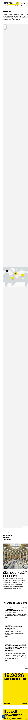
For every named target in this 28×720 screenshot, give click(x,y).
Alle (4, 531)
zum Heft (7, 703)
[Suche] (21, 3)
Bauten (16, 6)
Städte (5, 533)
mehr (19, 588)
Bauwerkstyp (7, 535)
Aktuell (7, 6)
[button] (7, 271)
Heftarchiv (24, 703)
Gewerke (6, 537)
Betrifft (24, 6)
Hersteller (7, 539)
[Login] (24, 3)
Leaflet (24, 527)
